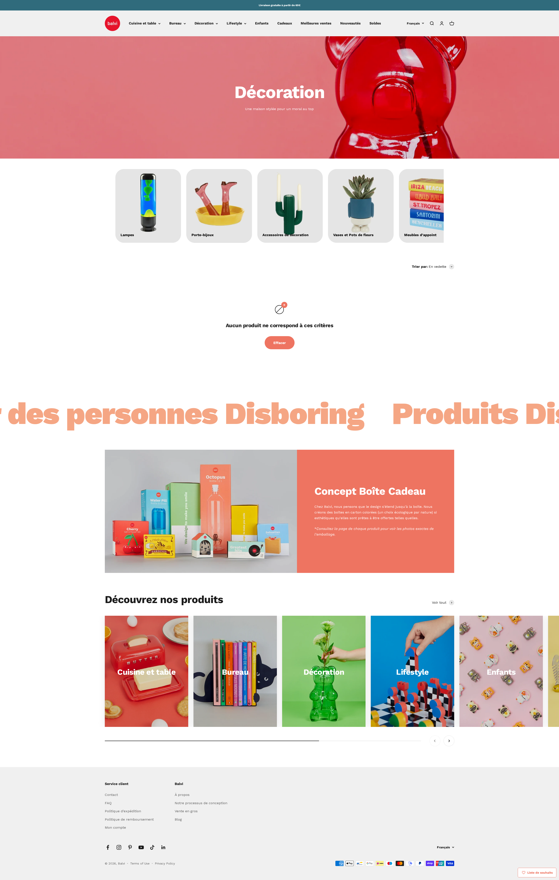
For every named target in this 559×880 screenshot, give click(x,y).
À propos (182, 795)
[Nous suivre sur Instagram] (119, 847)
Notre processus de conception (201, 803)
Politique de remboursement (129, 819)
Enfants (262, 23)
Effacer (279, 343)
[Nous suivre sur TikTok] (152, 847)
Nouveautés (350, 23)
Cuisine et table (142, 23)
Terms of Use (140, 863)
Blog (178, 819)
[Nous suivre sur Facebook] (108, 847)
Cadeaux (284, 23)
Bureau (175, 23)
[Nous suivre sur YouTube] (141, 847)
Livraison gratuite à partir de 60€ (279, 5)
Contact (111, 795)
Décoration (204, 23)
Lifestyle (234, 23)
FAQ (108, 803)
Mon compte (115, 827)
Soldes (375, 23)
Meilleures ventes (316, 23)
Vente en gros (186, 811)
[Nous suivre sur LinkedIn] (163, 847)
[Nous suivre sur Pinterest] (130, 847)
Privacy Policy (165, 863)
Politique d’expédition (123, 811)
